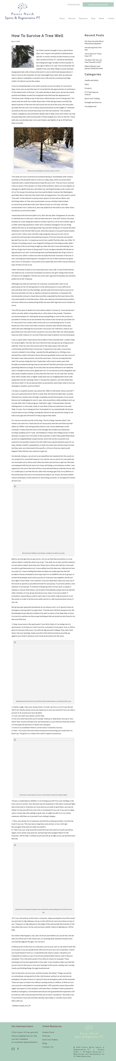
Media (101, 18)
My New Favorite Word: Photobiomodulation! (94, 42)
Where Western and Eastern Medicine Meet (94, 67)
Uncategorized (90, 106)
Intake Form (48, 1032)
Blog (93, 18)
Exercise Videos (50, 1039)
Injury (87, 84)
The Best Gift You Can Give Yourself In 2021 (93, 61)
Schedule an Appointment (98, 4)
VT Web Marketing (82, 1056)
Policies (46, 1036)
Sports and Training (92, 98)
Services (71, 18)
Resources (83, 18)
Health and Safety (91, 80)
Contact (111, 18)
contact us (24, 1036)
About (62, 18)
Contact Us (48, 1047)
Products (88, 88)
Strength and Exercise (93, 102)
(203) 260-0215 (74, 4)
